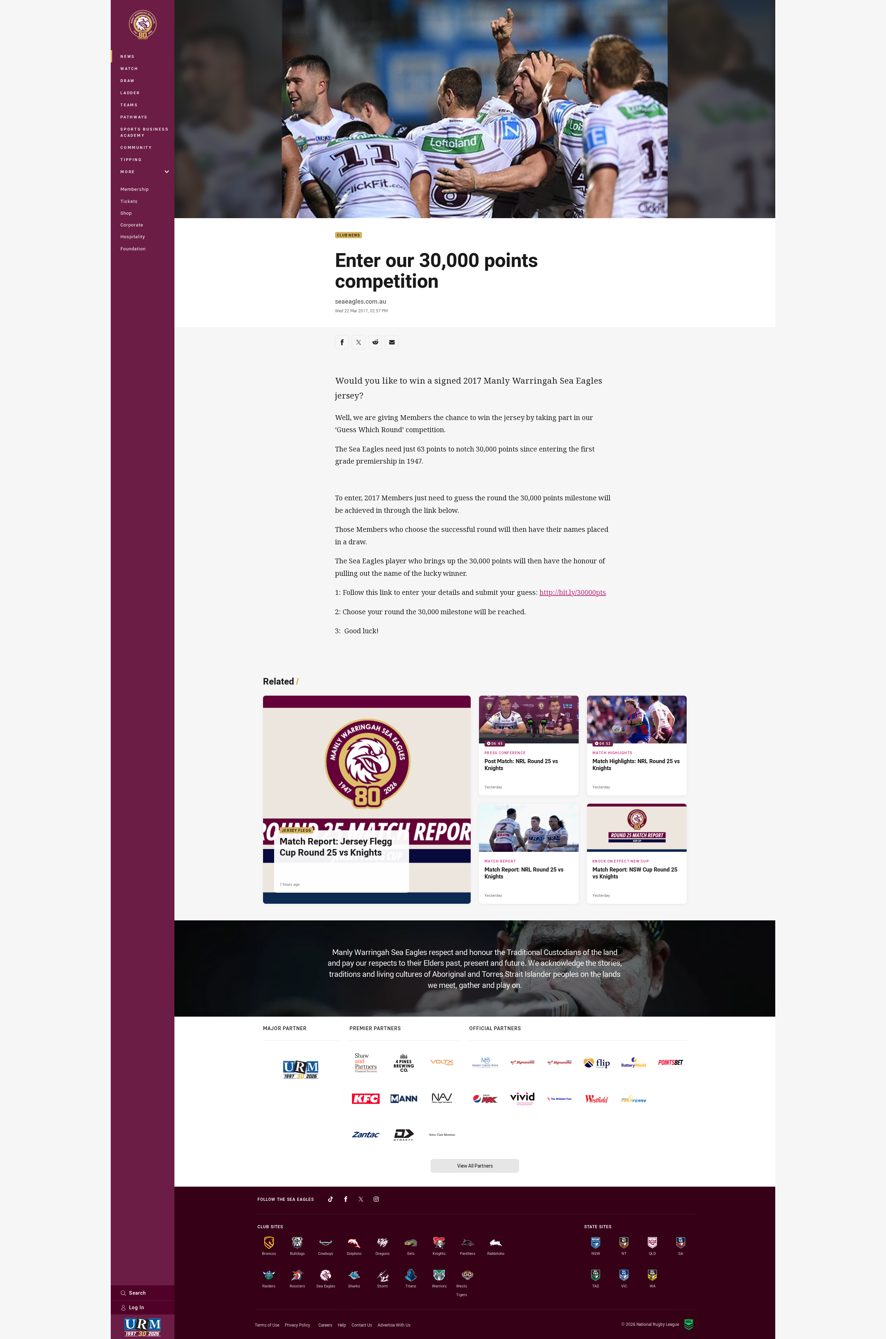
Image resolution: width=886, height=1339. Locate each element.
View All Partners (475, 1165)
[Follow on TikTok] (330, 1199)
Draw (127, 80)
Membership (134, 189)
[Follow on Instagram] (376, 1199)
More (127, 171)
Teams (129, 104)
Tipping (131, 159)
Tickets (129, 201)
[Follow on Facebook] (346, 1199)
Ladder (130, 92)
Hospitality (132, 236)
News (127, 56)
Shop (126, 213)
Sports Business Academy (144, 132)
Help (342, 1325)
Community (136, 147)
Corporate (131, 225)
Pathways (134, 116)
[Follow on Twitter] (361, 1199)
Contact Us (362, 1325)
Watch (129, 68)
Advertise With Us (394, 1325)
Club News (348, 235)
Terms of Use (267, 1325)
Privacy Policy (297, 1325)
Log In (136, 1307)
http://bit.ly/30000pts (573, 592)
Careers (325, 1325)
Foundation (133, 249)
